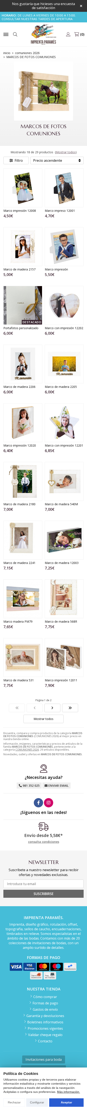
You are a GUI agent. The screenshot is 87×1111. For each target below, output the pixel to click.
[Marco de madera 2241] (23, 540)
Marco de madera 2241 (19, 563)
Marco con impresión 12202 (64, 328)
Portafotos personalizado (20, 328)
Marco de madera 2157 (19, 269)
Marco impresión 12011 (61, 680)
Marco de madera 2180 (19, 504)
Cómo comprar (45, 996)
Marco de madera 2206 (19, 387)
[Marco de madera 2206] (23, 364)
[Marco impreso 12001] (64, 188)
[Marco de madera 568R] (64, 599)
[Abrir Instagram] (48, 803)
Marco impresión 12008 (19, 211)
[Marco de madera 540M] (64, 481)
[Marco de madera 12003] (64, 540)
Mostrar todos (66, 152)
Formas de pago (45, 1003)
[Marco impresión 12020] (23, 422)
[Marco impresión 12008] (23, 188)
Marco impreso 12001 (60, 211)
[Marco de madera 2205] (64, 364)
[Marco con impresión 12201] (64, 422)
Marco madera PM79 (18, 621)
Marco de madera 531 (18, 680)
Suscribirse (43, 893)
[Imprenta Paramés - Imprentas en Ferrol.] (43, 34)
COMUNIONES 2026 (27, 749)
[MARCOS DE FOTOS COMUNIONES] (17, 708)
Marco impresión (56, 269)
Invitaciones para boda (44, 1059)
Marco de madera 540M (61, 504)
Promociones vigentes (45, 1028)
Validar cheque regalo (45, 1034)
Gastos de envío (45, 1009)
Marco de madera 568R (61, 621)
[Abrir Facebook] (38, 803)
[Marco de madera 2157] (23, 246)
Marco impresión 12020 (19, 445)
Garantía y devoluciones (45, 1015)
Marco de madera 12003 (62, 563)
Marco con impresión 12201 (64, 445)
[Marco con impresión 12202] (64, 305)
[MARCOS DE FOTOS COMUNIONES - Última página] (52, 708)
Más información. (68, 1091)
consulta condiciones (43, 842)
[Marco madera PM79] (23, 599)
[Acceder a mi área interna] (68, 34)
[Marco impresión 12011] (64, 657)
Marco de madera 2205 (61, 387)
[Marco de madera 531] (23, 657)
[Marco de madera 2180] (23, 481)
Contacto (45, 1041)
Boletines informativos (45, 1022)
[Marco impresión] (64, 246)
